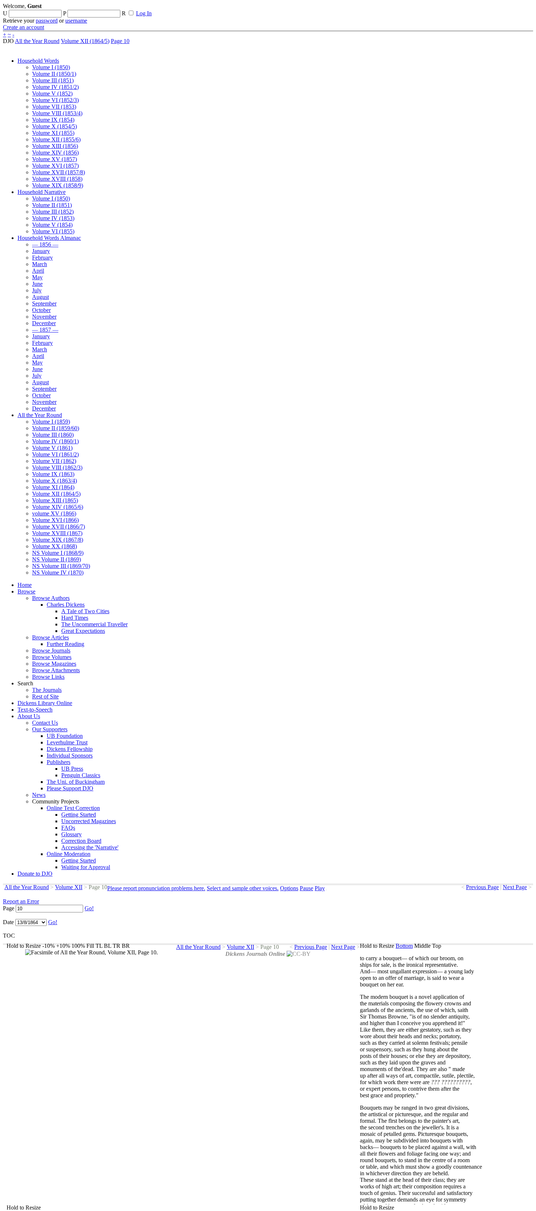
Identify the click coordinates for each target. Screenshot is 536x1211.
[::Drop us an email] (252, 8)
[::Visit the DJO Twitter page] (239, 8)
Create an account (23, 27)
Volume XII (68, 887)
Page (8, 908)
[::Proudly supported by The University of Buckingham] (495, 9)
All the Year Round (37, 41)
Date (8, 922)
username (76, 20)
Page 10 (120, 41)
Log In (144, 13)
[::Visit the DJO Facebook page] (226, 8)
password (47, 20)
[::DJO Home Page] (27, 15)
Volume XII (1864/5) (85, 41)
